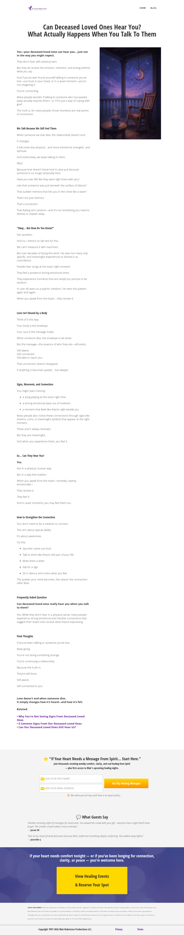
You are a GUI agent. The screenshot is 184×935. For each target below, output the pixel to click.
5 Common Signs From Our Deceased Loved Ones (50, 723)
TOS (73, 919)
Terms (140, 929)
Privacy (118, 929)
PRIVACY (80, 919)
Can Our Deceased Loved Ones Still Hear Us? (47, 727)
